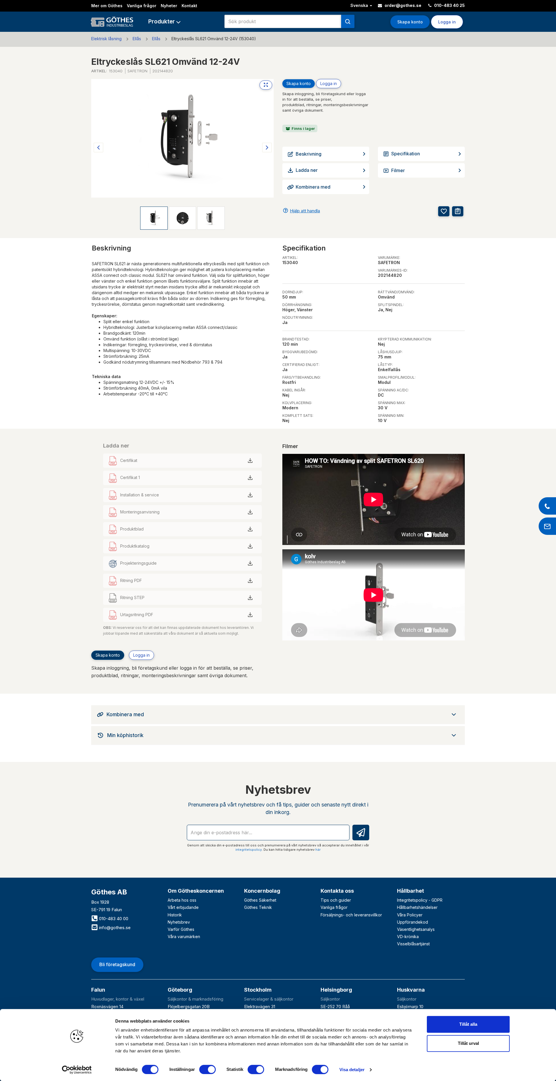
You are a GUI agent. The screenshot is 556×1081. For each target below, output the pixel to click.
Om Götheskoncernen (196, 891)
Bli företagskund (117, 964)
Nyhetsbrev (179, 922)
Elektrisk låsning (106, 38)
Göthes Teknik (258, 907)
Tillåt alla (468, 1024)
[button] (164, 21)
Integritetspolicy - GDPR (419, 900)
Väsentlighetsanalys (416, 929)
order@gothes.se (402, 5)
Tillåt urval (468, 1043)
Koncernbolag (262, 891)
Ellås (137, 38)
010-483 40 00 (113, 918)
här (318, 850)
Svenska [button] (359, 5)
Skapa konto (410, 21)
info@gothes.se (114, 927)
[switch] (207, 1069)
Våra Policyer (410, 914)
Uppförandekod (412, 922)
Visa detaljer (352, 1069)
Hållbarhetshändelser (417, 907)
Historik (175, 914)
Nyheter (169, 5)
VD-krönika (408, 936)
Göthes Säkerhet (260, 900)
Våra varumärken (184, 936)
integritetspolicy (248, 850)
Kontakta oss (337, 891)
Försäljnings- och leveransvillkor (351, 914)
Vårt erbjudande (183, 907)
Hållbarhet (410, 891)
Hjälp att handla (305, 210)
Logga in (328, 83)
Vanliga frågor (141, 5)
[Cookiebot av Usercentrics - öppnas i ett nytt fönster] (77, 1069)
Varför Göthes (181, 929)
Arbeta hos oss (182, 900)
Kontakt (189, 5)
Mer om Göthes (106, 5)
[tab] (278, 714)
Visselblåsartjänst (413, 943)
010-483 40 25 (449, 5)
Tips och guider (336, 900)
